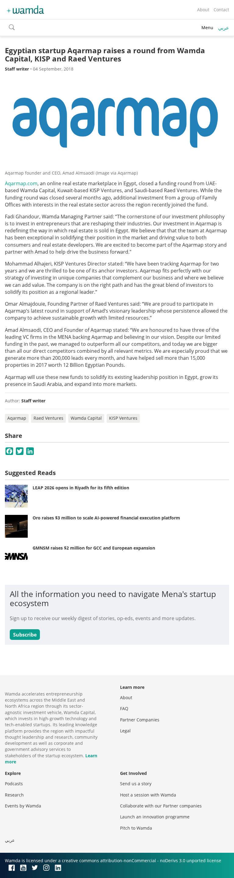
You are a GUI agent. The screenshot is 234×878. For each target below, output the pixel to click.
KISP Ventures (123, 418)
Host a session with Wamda (148, 795)
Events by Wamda (23, 806)
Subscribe (25, 634)
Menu (207, 27)
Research (14, 795)
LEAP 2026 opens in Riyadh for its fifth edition (81, 488)
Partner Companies (139, 720)
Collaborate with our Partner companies (161, 806)
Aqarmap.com (21, 183)
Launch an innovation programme (155, 817)
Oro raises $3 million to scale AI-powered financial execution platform (106, 518)
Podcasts (14, 783)
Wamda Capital (86, 418)
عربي (223, 27)
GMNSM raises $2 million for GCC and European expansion (94, 548)
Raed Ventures (48, 418)
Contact (221, 9)
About (203, 9)
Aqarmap (16, 418)
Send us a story (135, 783)
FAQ (124, 708)
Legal (125, 731)
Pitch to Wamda (136, 828)
